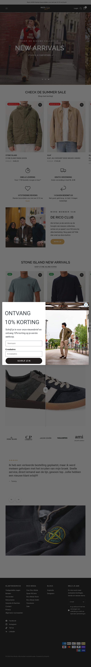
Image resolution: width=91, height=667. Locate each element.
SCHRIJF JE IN (23, 361)
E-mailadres (11, 349)
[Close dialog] (86, 305)
